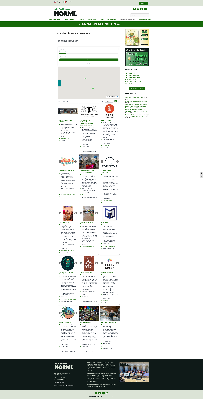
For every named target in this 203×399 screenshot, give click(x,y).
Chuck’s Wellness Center (66, 171)
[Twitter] (138, 9)
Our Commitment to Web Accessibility (63, 385)
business (90, 386)
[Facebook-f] (134, 9)
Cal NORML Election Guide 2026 (133, 97)
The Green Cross (85, 322)
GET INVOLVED (92, 19)
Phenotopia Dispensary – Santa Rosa (67, 273)
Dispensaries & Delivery (131, 79)
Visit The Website (86, 149)
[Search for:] (140, 15)
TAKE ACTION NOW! (54, 19)
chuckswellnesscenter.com (68, 194)
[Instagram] (141, 9)
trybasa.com (106, 145)
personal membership (99, 386)
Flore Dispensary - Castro (67, 250)
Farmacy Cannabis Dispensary (107, 171)
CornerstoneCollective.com (89, 194)
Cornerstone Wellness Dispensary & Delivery (87, 171)
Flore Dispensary (64, 222)
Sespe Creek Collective (108, 272)
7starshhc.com (65, 138)
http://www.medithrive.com (109, 246)
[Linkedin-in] (145, 9)
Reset (88, 63)
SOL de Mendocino (65, 322)
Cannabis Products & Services (133, 77)
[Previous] (60, 111)
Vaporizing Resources (130, 83)
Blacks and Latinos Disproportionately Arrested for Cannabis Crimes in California (136, 110)
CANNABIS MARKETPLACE (127, 19)
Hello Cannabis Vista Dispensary (86, 223)
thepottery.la (106, 346)
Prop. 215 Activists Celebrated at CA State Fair (137, 101)
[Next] (75, 111)
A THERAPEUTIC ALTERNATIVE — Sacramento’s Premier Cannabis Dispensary (87, 122)
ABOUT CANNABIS (70, 19)
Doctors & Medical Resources (133, 81)
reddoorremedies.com (87, 299)
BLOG (102, 19)
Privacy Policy (112, 396)
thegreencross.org (87, 349)
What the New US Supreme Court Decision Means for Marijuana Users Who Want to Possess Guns (136, 106)
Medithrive (104, 222)
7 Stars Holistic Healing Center (66, 121)
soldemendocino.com (66, 349)
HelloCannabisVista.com (88, 246)
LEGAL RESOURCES (111, 19)
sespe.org (105, 300)
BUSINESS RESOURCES (145, 19)
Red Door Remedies (86, 272)
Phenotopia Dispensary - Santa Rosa (69, 299)
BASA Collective (106, 120)
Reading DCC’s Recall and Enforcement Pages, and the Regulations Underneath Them (137, 115)
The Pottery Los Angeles (108, 322)
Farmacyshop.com (107, 200)
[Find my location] (117, 49)
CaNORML (81, 19)
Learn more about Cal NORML (94, 384)
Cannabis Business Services (132, 75)
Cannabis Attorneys (130, 73)
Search (89, 60)
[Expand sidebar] (59, 83)
